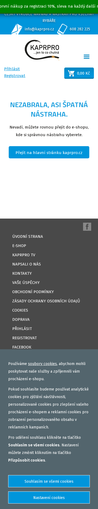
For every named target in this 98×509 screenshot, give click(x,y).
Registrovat (14, 75)
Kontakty (22, 273)
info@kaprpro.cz (39, 29)
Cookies (20, 310)
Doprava (21, 319)
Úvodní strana (27, 236)
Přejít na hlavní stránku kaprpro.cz (49, 152)
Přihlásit (12, 68)
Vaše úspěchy (26, 282)
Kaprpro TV (23, 254)
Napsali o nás (26, 264)
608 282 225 (80, 29)
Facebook (21, 347)
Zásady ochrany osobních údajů (46, 301)
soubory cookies (42, 363)
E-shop (19, 245)
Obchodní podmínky (33, 291)
